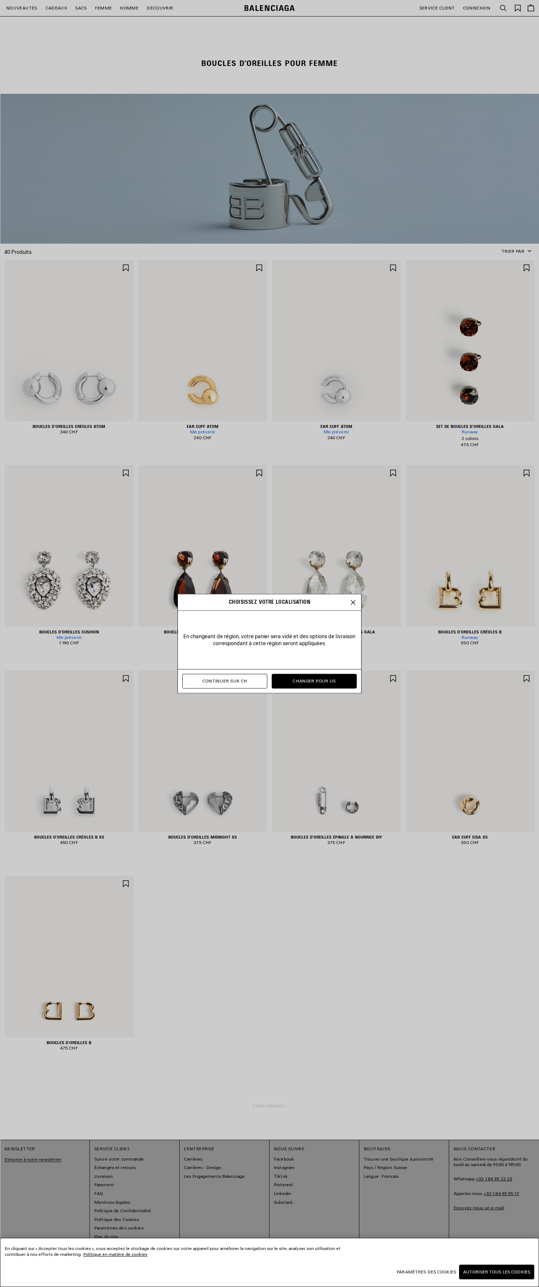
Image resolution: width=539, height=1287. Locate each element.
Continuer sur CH (224, 681)
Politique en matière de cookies (115, 1254)
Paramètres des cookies (426, 1272)
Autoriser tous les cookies (496, 1272)
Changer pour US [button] (314, 681)
